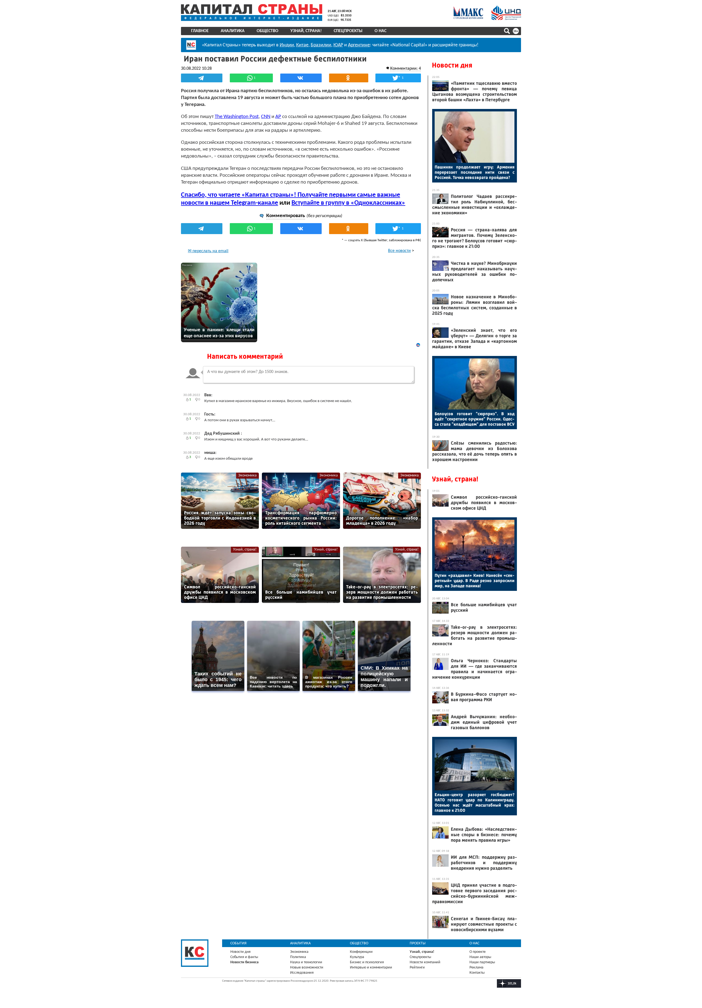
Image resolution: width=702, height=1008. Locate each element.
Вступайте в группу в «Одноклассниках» (348, 203)
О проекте (477, 952)
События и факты (244, 957)
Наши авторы (480, 957)
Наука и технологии (306, 962)
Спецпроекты (348, 31)
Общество (267, 31)
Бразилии (321, 45)
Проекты (418, 943)
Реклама (476, 967)
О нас (380, 31)
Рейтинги (417, 967)
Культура (357, 957)
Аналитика (233, 31)
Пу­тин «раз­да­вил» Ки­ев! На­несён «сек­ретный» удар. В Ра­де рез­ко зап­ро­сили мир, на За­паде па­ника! (474, 580)
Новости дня (452, 65)
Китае (302, 45)
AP (278, 116)
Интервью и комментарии (371, 967)
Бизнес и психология (367, 962)
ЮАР (338, 45)
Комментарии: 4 (405, 68)
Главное (200, 31)
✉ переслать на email (208, 251)
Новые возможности (306, 967)
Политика (298, 957)
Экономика (247, 475)
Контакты (477, 973)
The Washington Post (237, 116)
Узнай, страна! (306, 31)
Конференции (361, 952)
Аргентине (359, 45)
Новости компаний (425, 962)
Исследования (302, 973)
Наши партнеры (482, 962)
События (238, 943)
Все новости (399, 251)
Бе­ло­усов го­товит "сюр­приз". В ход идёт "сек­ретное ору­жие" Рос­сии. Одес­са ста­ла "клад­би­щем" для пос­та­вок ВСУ (474, 419)
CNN (265, 116)
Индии (287, 45)
